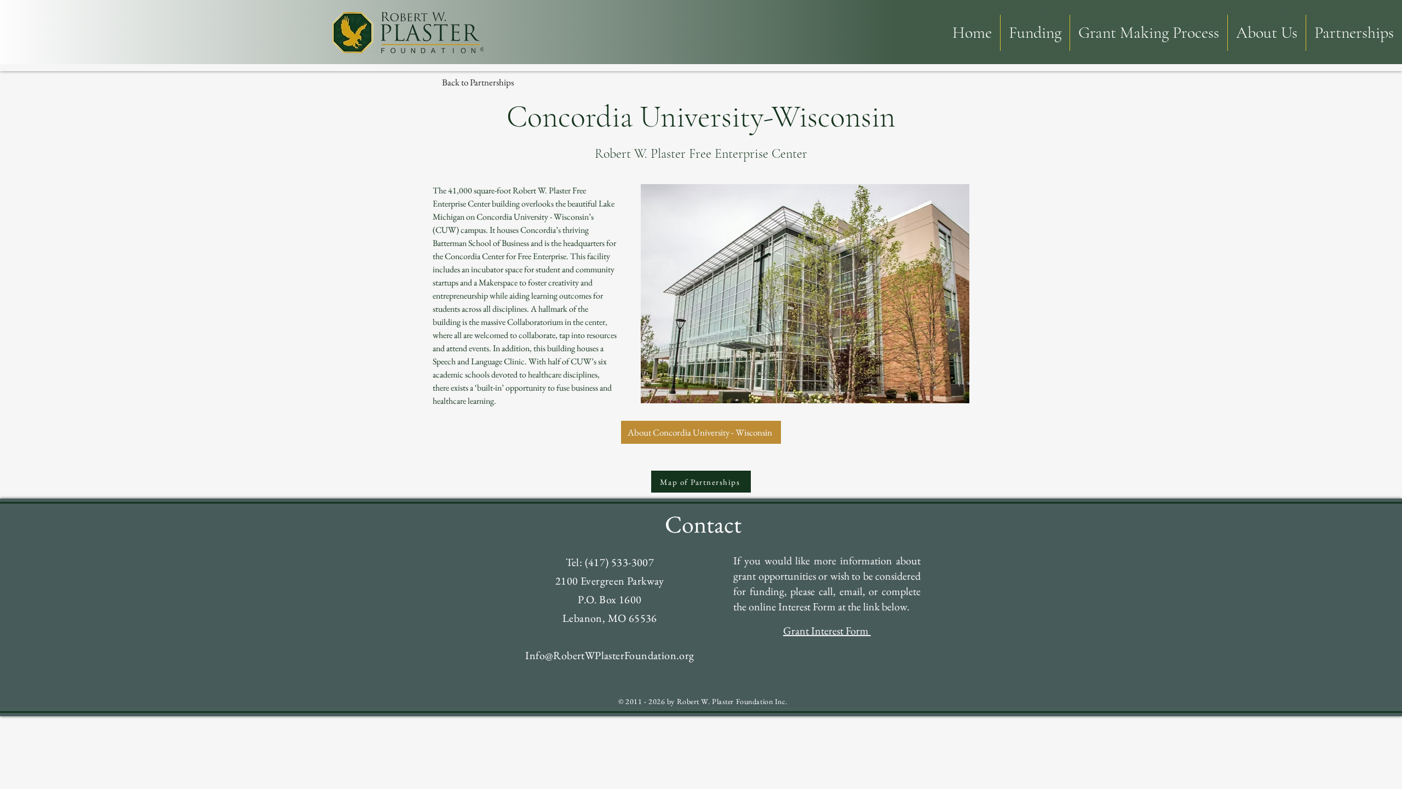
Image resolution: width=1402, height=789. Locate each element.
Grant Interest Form (827, 631)
